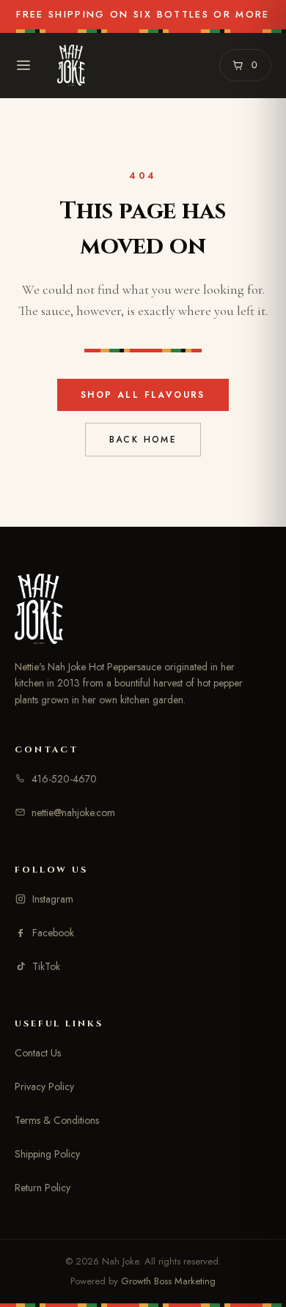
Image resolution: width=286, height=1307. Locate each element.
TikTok (46, 966)
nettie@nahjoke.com (73, 812)
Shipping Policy (47, 1154)
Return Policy (42, 1187)
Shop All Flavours (143, 394)
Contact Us (38, 1052)
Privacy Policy (44, 1086)
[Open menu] (23, 65)
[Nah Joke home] (71, 65)
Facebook (53, 932)
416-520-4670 (64, 778)
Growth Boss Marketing (168, 1281)
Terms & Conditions (57, 1120)
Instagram (52, 899)
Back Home (143, 439)
